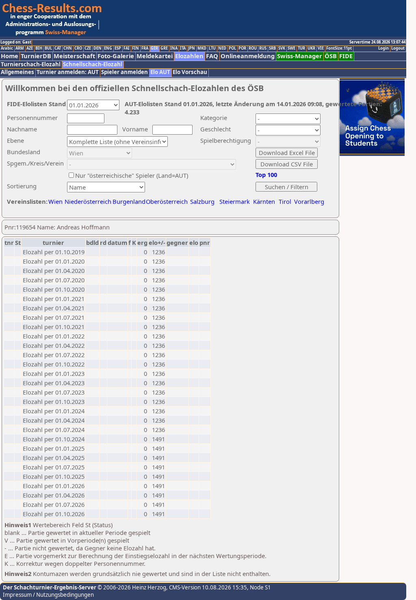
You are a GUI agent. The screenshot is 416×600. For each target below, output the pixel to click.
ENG (108, 48)
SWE (291, 48)
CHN (67, 48)
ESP (118, 48)
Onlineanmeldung (248, 56)
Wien (55, 201)
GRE (164, 48)
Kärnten (264, 201)
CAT (57, 48)
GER (154, 48)
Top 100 (266, 174)
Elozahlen (189, 56)
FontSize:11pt (339, 48)
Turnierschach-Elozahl (31, 64)
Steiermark (234, 201)
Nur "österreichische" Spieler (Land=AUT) (131, 175)
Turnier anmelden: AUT (68, 72)
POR (242, 48)
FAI (127, 48)
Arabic (7, 48)
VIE (321, 48)
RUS (262, 48)
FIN (135, 48)
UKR (311, 48)
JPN (191, 48)
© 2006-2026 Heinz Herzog (131, 587)
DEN (97, 48)
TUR (301, 48)
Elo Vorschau (190, 72)
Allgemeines (17, 72)
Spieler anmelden (124, 72)
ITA (183, 48)
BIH (38, 48)
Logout (398, 48)
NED (222, 48)
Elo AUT (160, 72)
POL (232, 48)
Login (383, 48)
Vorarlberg (309, 201)
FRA (144, 48)
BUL (48, 48)
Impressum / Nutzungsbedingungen (48, 594)
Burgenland (129, 201)
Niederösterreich (87, 201)
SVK (281, 48)
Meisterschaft (74, 56)
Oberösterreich (167, 201)
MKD (201, 48)
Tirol (285, 201)
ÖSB (331, 56)
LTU (212, 48)
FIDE (346, 56)
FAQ (212, 56)
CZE (87, 48)
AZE (29, 48)
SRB (272, 48)
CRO (78, 48)
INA (174, 48)
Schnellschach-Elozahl (92, 64)
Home (9, 56)
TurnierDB (36, 56)
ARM (19, 48)
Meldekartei (154, 56)
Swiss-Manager (299, 56)
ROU (253, 48)
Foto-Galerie (116, 56)
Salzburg (202, 201)
